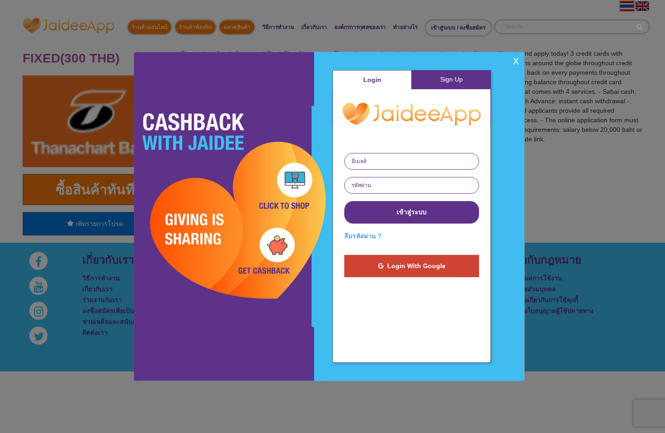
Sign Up (451, 79)
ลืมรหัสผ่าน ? (362, 236)
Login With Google (415, 265)
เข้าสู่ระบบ (412, 212)
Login (372, 79)
